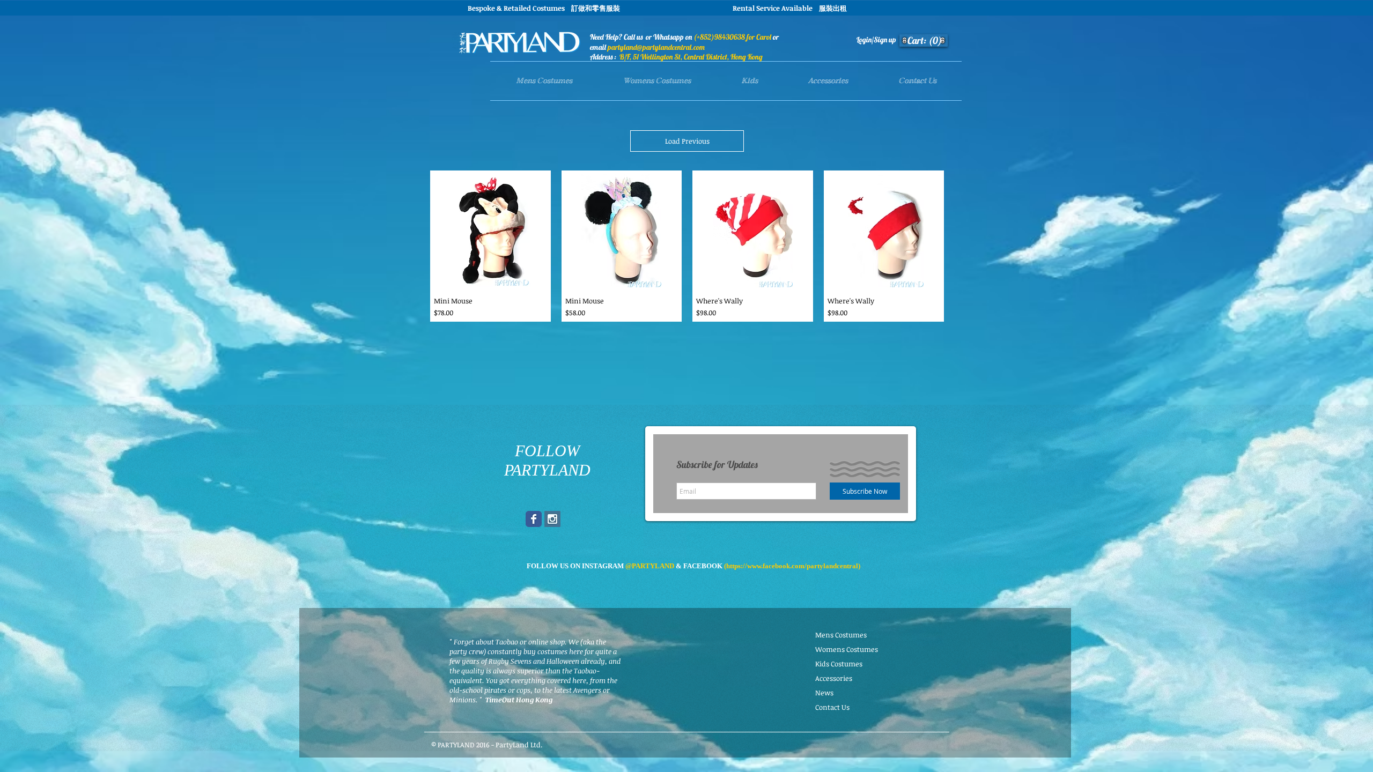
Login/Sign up (876, 39)
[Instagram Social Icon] (552, 519)
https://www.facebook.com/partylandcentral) (793, 566)
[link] (925, 40)
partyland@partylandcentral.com (656, 47)
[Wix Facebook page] (534, 519)
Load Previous (687, 141)
